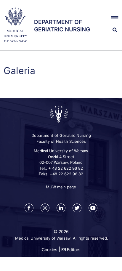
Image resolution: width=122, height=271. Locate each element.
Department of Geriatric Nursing (62, 26)
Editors (73, 249)
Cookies (49, 249)
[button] (111, 17)
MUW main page (61, 187)
